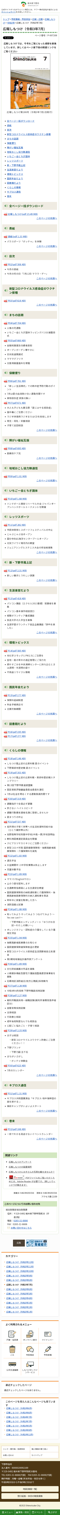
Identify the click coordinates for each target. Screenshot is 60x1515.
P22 (10, 855)
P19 (10, 772)
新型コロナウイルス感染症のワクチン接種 (29, 134)
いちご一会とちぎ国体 (18, 156)
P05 (10, 340)
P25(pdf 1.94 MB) (17, 937)
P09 (10, 476)
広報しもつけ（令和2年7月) (19, 1421)
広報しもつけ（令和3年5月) (19, 1293)
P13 (10, 598)
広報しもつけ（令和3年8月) (19, 1280)
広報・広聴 (37, 19)
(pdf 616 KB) (19, 300)
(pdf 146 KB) (19, 758)
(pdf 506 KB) (19, 264)
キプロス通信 (14, 191)
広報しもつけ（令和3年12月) (20, 1262)
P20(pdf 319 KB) (17, 798)
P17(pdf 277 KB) (17, 736)
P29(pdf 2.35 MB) (17, 1030)
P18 (10, 758)
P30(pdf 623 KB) (17, 1065)
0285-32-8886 (21, 1220)
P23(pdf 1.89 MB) (17, 874)
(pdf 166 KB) (19, 1129)
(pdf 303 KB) (19, 772)
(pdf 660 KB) (19, 340)
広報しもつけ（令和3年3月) (19, 1302)
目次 (9, 129)
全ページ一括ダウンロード (21, 121)
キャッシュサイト (8, 12)
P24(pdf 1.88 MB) (17, 909)
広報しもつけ (15, 214)
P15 (10, 695)
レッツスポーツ (15, 160)
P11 (10, 524)
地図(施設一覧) (30, 1488)
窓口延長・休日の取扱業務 (30, 1495)
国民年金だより (15, 178)
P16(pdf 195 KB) (17, 732)
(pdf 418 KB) (19, 598)
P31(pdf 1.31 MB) (17, 1093)
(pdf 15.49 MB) (30, 214)
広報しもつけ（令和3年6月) (19, 1289)
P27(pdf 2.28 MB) (17, 985)
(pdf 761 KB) (19, 381)
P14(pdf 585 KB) (17, 650)
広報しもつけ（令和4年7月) (19, 1417)
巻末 (9, 196)
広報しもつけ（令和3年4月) (19, 1298)
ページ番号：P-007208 (46, 35)
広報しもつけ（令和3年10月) (20, 1271)
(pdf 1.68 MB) (19, 498)
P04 (10, 323)
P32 (10, 1129)
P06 (10, 381)
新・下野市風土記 (16, 165)
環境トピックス (15, 174)
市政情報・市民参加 (20, 19)
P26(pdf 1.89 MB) (17, 963)
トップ (6, 19)
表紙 (9, 125)
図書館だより (14, 183)
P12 (10, 570)
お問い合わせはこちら (21, 1227)
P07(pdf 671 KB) (17, 402)
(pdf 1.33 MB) (20, 236)
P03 (10, 300)
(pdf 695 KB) (19, 448)
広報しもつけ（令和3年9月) (19, 1275)
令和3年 (11, 22)
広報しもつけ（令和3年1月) (19, 1311)
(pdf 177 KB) (19, 695)
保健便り (11, 143)
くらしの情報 (14, 187)
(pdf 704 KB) (19, 323)
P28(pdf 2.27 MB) (17, 995)
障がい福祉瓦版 (15, 147)
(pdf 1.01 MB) (19, 476)
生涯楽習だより (15, 169)
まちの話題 (12, 138)
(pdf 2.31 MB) (19, 570)
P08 (10, 448)
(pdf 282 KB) (19, 524)
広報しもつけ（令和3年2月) (19, 1307)
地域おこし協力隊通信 (18, 152)
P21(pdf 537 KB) (17, 821)
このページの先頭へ (46, 218)
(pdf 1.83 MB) (19, 855)
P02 (10, 264)
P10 (10, 498)
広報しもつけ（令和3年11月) (20, 1266)
